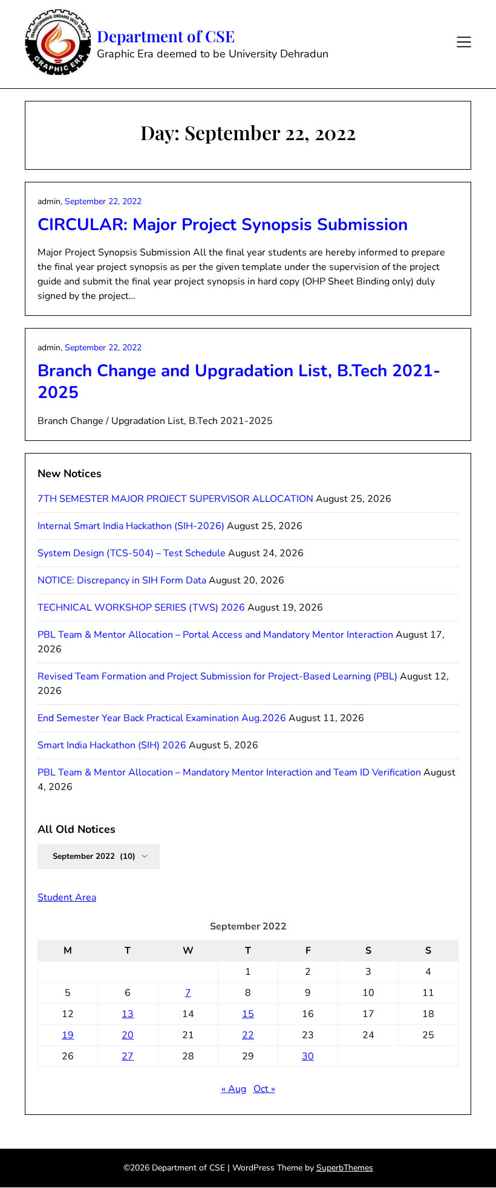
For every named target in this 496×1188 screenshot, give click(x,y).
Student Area (67, 897)
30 (308, 1056)
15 (248, 1014)
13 (128, 1014)
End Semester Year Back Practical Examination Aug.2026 (162, 718)
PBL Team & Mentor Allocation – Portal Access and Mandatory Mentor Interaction (215, 634)
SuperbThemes (344, 1168)
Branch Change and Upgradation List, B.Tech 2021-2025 (239, 381)
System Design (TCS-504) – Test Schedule (132, 553)
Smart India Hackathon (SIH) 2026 (112, 745)
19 (68, 1035)
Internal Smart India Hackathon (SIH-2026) (131, 526)
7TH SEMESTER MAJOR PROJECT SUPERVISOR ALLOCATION (175, 499)
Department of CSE (166, 36)
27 (128, 1056)
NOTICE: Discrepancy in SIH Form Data (122, 580)
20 (128, 1035)
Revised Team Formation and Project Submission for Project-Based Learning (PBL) (217, 676)
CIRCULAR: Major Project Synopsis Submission (223, 224)
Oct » (264, 1089)
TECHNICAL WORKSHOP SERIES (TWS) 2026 (141, 607)
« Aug (233, 1089)
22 (248, 1035)
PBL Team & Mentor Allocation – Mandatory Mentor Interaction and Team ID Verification (229, 772)
